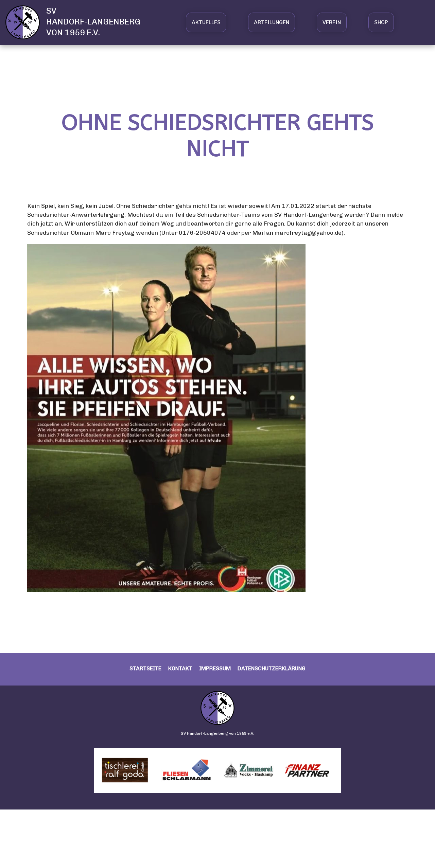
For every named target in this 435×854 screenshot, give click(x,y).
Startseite (145, 668)
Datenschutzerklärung (272, 668)
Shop (381, 22)
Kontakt (180, 668)
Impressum (215, 668)
